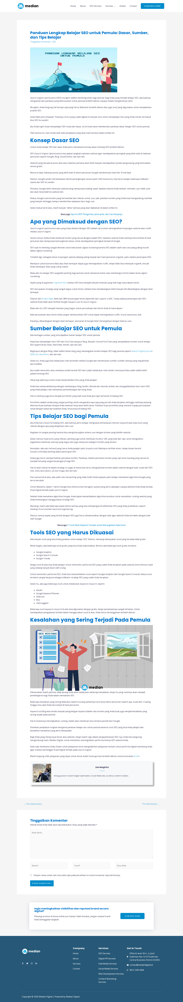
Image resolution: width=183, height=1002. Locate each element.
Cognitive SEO (59, 282)
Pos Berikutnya (151, 804)
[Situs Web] (134, 866)
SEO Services (95, 6)
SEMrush (34, 354)
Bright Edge (47, 298)
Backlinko (44, 354)
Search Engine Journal (142, 351)
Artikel (123, 6)
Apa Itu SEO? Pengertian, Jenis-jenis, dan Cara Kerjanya (96, 214)
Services (109, 6)
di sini (136, 756)
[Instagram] (32, 963)
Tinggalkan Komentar (40, 41)
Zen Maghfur (102, 767)
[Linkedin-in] (36, 963)
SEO (54, 41)
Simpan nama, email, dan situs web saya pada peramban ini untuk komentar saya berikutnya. (76, 875)
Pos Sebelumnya (33, 804)
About (83, 6)
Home (73, 6)
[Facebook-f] (23, 963)
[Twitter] (27, 963)
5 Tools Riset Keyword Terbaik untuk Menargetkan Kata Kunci (96, 525)
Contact (133, 6)
